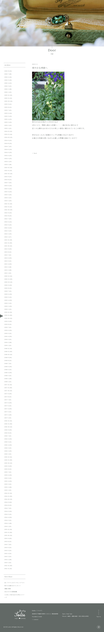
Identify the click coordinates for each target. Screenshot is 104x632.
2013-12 (6, 529)
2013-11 (6, 532)
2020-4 (6, 300)
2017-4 (6, 408)
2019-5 (6, 333)
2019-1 (6, 345)
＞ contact (35, 619)
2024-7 (6, 146)
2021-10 (6, 246)
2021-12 (6, 240)
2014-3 (6, 520)
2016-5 (6, 442)
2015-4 (6, 481)
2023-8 (6, 179)
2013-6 (6, 547)
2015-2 (6, 487)
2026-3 (6, 86)
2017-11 (6, 387)
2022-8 (6, 216)
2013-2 (6, 559)
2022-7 (6, 219)
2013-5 (6, 550)
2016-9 (6, 430)
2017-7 (6, 399)
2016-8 (6, 433)
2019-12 (6, 312)
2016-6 (6, 439)
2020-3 (6, 303)
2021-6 (6, 258)
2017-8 (6, 396)
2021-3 (6, 267)
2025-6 (6, 113)
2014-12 (6, 493)
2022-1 (6, 237)
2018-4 (6, 372)
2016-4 (6, 445)
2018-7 (6, 363)
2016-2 (6, 451)
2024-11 (6, 134)
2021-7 (6, 255)
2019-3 (6, 339)
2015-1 (6, 490)
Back (35, 153)
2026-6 (6, 77)
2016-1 (6, 454)
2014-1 (6, 526)
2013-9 (6, 538)
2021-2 (6, 270)
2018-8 (6, 360)
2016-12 (6, 421)
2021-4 (6, 264)
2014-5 (6, 514)
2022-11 (6, 207)
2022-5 (6, 225)
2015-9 (6, 466)
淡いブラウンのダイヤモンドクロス (14, 582)
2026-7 (6, 74)
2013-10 (6, 535)
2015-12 (6, 457)
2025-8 (6, 107)
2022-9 (6, 213)
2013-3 (6, 556)
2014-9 (6, 502)
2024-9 (6, 140)
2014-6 (6, 511)
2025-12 (6, 95)
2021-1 (6, 273)
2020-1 (6, 309)
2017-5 (6, 405)
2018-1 (6, 381)
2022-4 (6, 228)
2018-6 (6, 366)
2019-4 (6, 336)
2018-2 (6, 378)
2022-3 (6, 231)
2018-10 (7, 354)
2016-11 (6, 424)
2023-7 (6, 182)
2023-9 (6, 176)
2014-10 (7, 499)
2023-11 (6, 170)
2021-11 (6, 243)
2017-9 (6, 393)
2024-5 (6, 152)
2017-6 (6, 402)
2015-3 (6, 484)
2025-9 (6, 104)
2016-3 (6, 448)
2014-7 (6, 508)
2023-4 (6, 191)
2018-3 (6, 375)
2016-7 (6, 436)
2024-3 (6, 158)
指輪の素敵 (7, 588)
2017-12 (6, 384)
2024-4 (6, 155)
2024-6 (6, 149)
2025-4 (6, 119)
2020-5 (6, 297)
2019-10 (7, 318)
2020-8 (6, 288)
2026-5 (6, 80)
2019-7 (6, 327)
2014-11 (6, 496)
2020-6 (6, 294)
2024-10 (7, 137)
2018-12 (6, 348)
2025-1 (6, 128)
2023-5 (6, 188)
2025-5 (6, 116)
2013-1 (6, 562)
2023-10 (7, 173)
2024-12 (6, 131)
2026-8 (6, 71)
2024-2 (6, 161)
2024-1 (6, 164)
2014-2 (6, 523)
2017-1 (6, 418)
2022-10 (7, 210)
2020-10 (7, 282)
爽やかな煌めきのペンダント (12, 585)
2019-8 (6, 324)
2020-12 (7, 276)
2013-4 (6, 553)
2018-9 (6, 357)
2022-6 (6, 222)
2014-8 (6, 505)
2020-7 (6, 291)
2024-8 (6, 143)
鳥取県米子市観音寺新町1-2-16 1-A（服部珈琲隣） (45, 614)
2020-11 (6, 279)
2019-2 (6, 342)
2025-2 (6, 125)
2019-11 (6, 315)
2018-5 (6, 369)
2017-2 (6, 415)
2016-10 (7, 427)
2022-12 (6, 204)
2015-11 (6, 460)
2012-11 (6, 568)
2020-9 (6, 285)
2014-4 (6, 517)
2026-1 (6, 92)
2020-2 (6, 306)
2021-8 (6, 252)
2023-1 (6, 200)
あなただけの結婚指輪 (10, 591)
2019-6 (6, 330)
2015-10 (7, 463)
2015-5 (6, 478)
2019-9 (6, 321)
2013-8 (6, 541)
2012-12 (6, 565)
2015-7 (6, 472)
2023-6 (6, 185)
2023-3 (6, 194)
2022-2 (6, 234)
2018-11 (6, 351)
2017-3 (6, 411)
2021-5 (6, 261)
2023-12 (6, 167)
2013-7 (6, 544)
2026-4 (6, 83)
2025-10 (7, 101)
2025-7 (6, 110)
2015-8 (6, 469)
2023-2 (6, 197)
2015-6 (6, 475)
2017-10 (6, 390)
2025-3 (6, 122)
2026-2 (6, 89)
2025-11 (6, 98)
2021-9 (6, 249)
